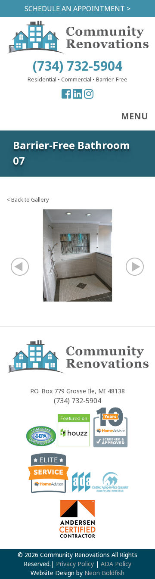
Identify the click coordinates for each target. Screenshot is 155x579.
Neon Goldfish (104, 573)
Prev (25, 266)
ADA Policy (116, 564)
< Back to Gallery (27, 199)
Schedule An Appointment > (77, 8)
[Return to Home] (77, 51)
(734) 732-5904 (77, 66)
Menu (134, 116)
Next (129, 266)
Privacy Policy (75, 564)
